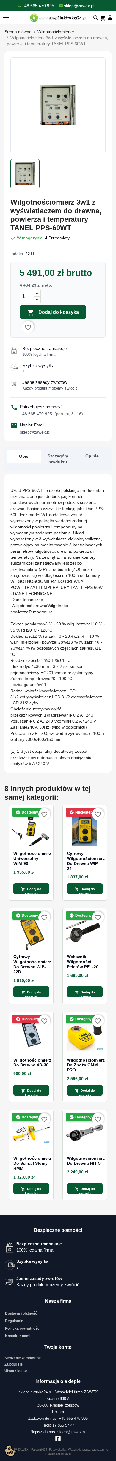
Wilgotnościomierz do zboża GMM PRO (85, 1065)
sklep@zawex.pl (35, 432)
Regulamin (14, 1321)
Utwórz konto (15, 1371)
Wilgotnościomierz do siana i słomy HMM (31, 1163)
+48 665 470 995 (51, 413)
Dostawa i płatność (21, 1313)
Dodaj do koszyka (53, 312)
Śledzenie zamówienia (23, 1358)
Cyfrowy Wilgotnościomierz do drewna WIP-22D (31, 964)
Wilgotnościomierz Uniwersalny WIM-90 (31, 858)
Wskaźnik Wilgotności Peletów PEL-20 (82, 961)
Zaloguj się (13, 1364)
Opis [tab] (24, 456)
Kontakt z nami (17, 1336)
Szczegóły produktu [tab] (58, 459)
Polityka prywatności (22, 1328)
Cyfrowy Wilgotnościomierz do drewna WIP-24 (85, 861)
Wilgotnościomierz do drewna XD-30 (31, 1063)
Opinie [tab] (92, 456)
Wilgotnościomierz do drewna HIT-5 (85, 1161)
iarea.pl (66, 1453)
